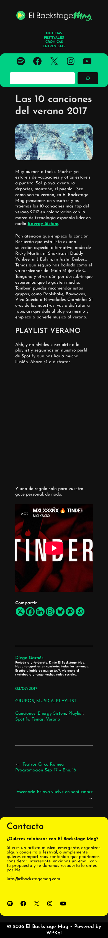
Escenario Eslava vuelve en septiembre (54, 792)
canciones (25, 713)
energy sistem (52, 713)
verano (53, 719)
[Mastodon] (70, 611)
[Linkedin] (40, 611)
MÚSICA (45, 701)
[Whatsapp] (80, 611)
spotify (22, 719)
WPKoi (54, 933)
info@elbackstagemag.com (33, 879)
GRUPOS (24, 701)
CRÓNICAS (54, 42)
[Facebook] (30, 611)
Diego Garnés (29, 658)
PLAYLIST (66, 701)
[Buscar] (88, 78)
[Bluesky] (60, 611)
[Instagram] (50, 611)
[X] (20, 611)
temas (38, 719)
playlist (75, 713)
